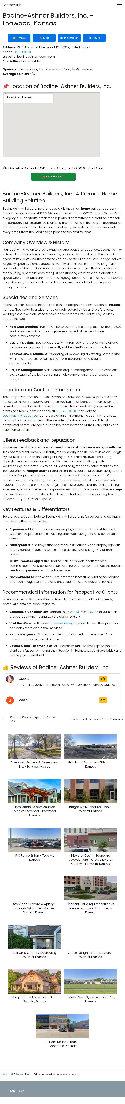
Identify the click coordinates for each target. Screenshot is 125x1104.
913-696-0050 (66, 411)
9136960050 (22, 52)
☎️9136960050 (53, 176)
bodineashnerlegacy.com (21, 416)
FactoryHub (12, 5)
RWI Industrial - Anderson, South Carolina (95, 719)
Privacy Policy (16, 1090)
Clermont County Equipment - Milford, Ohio (32, 718)
